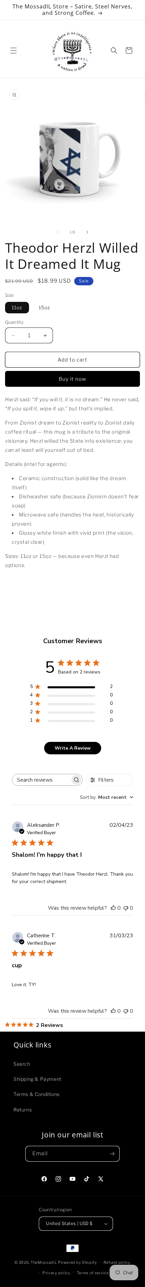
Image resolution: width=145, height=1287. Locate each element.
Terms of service (93, 1272)
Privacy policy (56, 1272)
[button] (13, 50)
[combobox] (106, 797)
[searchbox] (41, 779)
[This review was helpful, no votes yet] (113, 908)
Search (21, 1064)
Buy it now (72, 379)
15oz (44, 307)
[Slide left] (57, 232)
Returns (22, 1109)
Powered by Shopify (77, 1262)
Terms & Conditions (36, 1094)
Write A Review (73, 748)
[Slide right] (87, 232)
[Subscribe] (112, 1154)
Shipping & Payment (37, 1079)
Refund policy (117, 1262)
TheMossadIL (44, 1262)
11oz (17, 307)
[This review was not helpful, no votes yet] (125, 908)
